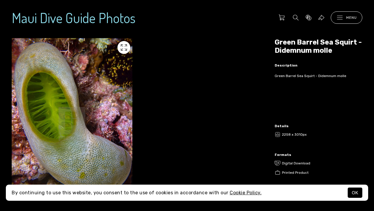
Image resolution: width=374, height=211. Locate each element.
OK (355, 192)
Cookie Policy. (246, 192)
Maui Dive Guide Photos (74, 17)
